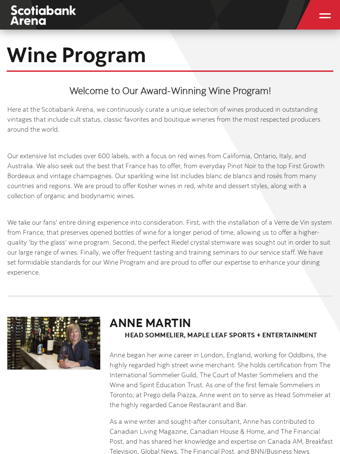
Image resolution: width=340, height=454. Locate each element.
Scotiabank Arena (43, 19)
